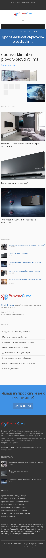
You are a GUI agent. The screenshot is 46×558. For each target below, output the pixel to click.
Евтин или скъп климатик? (14, 183)
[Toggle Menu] (42, 26)
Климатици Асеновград (26, 524)
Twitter (11, 86)
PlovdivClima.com (7, 305)
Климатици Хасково (10, 368)
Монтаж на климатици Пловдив (15, 337)
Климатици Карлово (18, 527)
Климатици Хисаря (16, 531)
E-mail (25, 6)
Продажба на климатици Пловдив (16, 331)
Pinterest (5, 92)
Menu (23, 21)
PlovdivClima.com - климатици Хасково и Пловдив (27, 543)
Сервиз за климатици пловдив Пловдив (18, 363)
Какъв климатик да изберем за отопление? (25, 271)
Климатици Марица (34, 527)
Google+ (17, 86)
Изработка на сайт (16, 547)
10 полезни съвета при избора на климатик (25, 262)
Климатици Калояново (9, 534)
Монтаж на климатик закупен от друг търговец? (27, 245)
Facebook (15, 6)
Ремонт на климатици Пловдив (15, 347)
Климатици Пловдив (8, 524)
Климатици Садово (32, 531)
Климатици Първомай (25, 529)
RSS (30, 6)
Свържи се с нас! (23, 406)
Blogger (20, 6)
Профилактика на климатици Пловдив (18, 342)
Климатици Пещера (8, 529)
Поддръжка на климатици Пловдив (16, 358)
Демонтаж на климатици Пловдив (16, 353)
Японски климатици (8, 65)
